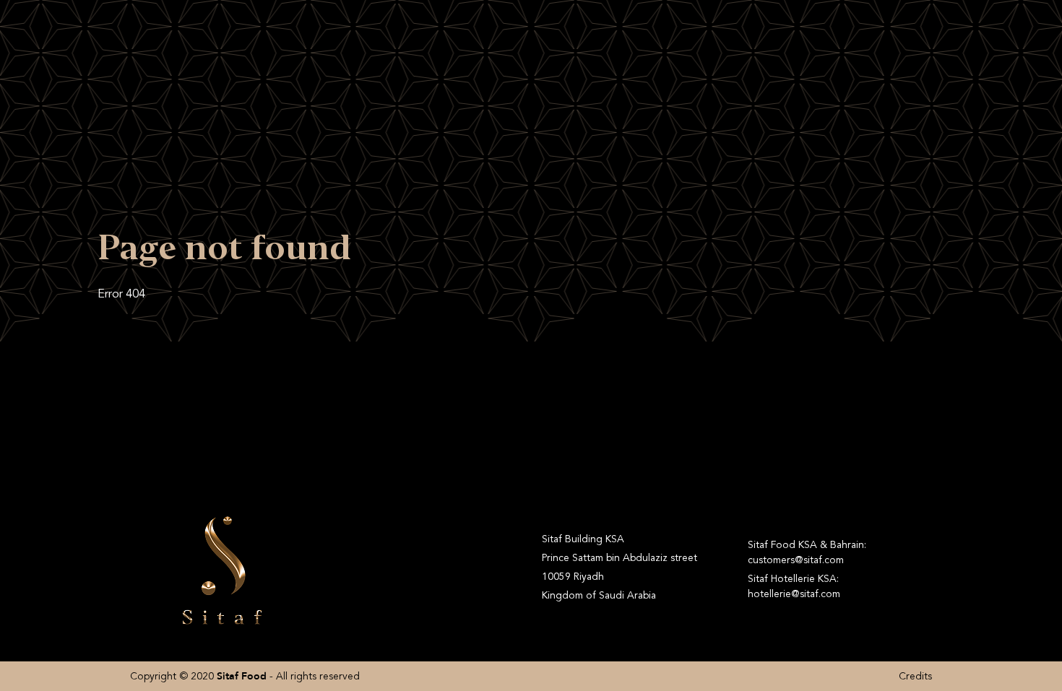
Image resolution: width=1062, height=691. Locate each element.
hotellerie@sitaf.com (794, 593)
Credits (915, 676)
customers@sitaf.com (796, 560)
